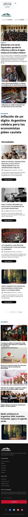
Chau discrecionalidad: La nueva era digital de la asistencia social (13, 84)
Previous (9, 312)
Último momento (5, 461)
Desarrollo (3, 470)
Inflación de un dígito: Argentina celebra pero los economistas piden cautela (13, 124)
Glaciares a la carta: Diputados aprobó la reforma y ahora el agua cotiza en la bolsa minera (13, 48)
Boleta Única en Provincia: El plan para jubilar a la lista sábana (13, 405)
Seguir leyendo (8, 179)
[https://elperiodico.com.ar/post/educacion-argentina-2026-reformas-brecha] (14, 355)
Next (20, 312)
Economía (3, 465)
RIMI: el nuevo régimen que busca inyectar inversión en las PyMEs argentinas (12, 206)
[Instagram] (22, 510)
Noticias (3, 472)
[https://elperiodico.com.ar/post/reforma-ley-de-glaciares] (14, 33)
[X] (6, 510)
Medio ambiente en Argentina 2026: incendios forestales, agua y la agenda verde (13, 288)
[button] (15, 3)
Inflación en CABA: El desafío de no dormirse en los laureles (13, 106)
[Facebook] (10, 510)
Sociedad (3, 468)
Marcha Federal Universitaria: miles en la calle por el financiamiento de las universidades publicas (13, 165)
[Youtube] (18, 510)
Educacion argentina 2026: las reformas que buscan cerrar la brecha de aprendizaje (13, 367)
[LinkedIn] (14, 510)
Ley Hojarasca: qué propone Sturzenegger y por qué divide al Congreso (13, 247)
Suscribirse (14, 502)
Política (3, 463)
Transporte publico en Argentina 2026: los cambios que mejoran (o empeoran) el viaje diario (13, 344)
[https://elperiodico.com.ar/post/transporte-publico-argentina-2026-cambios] (14, 333)
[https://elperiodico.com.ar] (14, 15)
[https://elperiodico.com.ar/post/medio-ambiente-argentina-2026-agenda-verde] (14, 432)
